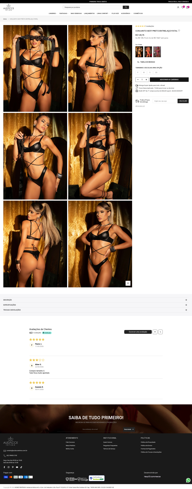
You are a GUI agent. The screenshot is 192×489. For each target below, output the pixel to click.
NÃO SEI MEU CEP (140, 106)
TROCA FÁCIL (172, 1)
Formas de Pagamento (148, 449)
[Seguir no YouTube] (17, 467)
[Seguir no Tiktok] (21, 467)
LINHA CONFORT (102, 13)
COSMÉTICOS (138, 13)
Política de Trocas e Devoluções (151, 452)
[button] (140, 26)
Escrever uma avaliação (138, 332)
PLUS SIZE (115, 13)
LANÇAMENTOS (89, 13)
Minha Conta (70, 449)
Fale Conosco (70, 442)
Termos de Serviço (109, 449)
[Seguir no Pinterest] (13, 467)
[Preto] (139, 51)
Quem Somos (107, 442)
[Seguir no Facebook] (4, 467)
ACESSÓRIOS (125, 13)
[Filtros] (155, 332)
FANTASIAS (63, 13)
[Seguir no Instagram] (9, 467)
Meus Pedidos (70, 445)
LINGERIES (52, 13)
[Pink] (157, 51)
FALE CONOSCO (183, 1)
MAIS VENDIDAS (76, 13)
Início (5, 19)
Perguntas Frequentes (110, 445)
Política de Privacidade (148, 442)
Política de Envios (146, 445)
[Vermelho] (148, 51)
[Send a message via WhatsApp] (188, 480)
